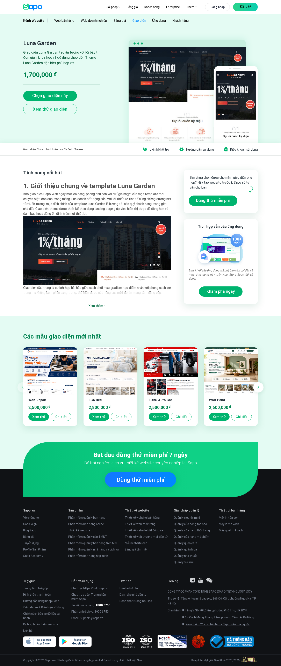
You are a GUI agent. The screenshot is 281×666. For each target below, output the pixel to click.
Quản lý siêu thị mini (187, 518)
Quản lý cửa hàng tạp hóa (190, 524)
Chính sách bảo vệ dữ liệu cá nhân (41, 616)
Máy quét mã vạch (231, 530)
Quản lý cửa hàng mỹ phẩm (191, 537)
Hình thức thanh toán (37, 594)
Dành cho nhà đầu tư (133, 594)
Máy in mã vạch (229, 524)
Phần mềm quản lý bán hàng (86, 518)
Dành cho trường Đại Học (136, 601)
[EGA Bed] (111, 371)
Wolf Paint (217, 400)
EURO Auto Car (160, 400)
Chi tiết (61, 417)
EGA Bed (95, 400)
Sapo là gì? (30, 524)
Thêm (190, 7)
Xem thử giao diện (50, 109)
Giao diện (139, 20)
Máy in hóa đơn (228, 518)
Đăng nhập (217, 7)
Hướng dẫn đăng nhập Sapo (41, 601)
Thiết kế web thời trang (140, 524)
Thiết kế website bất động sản (145, 530)
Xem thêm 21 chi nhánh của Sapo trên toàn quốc (218, 624)
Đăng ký (245, 6)
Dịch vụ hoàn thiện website (40, 624)
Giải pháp (112, 7)
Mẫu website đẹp (136, 543)
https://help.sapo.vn (96, 588)
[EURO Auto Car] (171, 371)
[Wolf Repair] (50, 371)
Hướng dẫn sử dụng (200, 149)
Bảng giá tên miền (136, 549)
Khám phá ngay (221, 291)
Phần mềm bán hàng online (86, 524)
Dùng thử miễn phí (213, 200)
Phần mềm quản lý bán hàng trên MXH (93, 543)
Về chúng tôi (31, 518)
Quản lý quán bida (185, 549)
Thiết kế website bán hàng (142, 518)
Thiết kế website (79, 530)
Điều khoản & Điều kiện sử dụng (43, 607)
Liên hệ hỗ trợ (159, 149)
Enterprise (173, 7)
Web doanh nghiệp (94, 20)
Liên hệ (28, 631)
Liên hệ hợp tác (129, 588)
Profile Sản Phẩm (34, 549)
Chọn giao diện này (50, 95)
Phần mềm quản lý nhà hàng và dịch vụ (93, 549)
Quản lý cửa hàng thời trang (192, 530)
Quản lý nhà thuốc (185, 556)
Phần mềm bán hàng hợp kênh (88, 556)
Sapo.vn (50, 660)
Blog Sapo (29, 530)
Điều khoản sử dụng (244, 149)
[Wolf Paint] (231, 371)
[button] (258, 387)
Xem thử (38, 417)
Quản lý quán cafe (185, 543)
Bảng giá (132, 7)
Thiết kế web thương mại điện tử (146, 537)
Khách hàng (152, 7)
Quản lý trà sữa (184, 562)
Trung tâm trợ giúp (35, 588)
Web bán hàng (64, 20)
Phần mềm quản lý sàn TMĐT (87, 537)
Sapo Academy (33, 556)
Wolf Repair (37, 400)
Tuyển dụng (31, 543)
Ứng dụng (159, 20)
